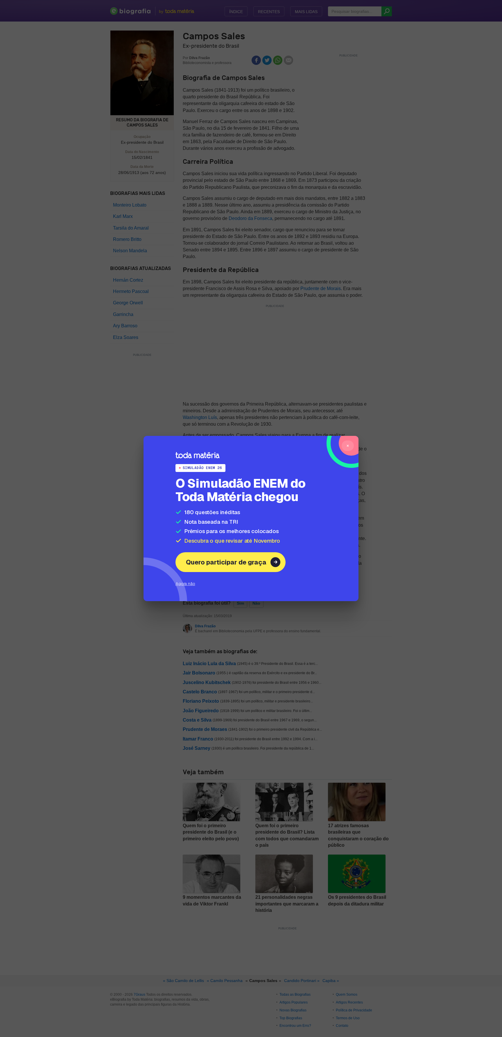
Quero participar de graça (226, 562)
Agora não (185, 583)
